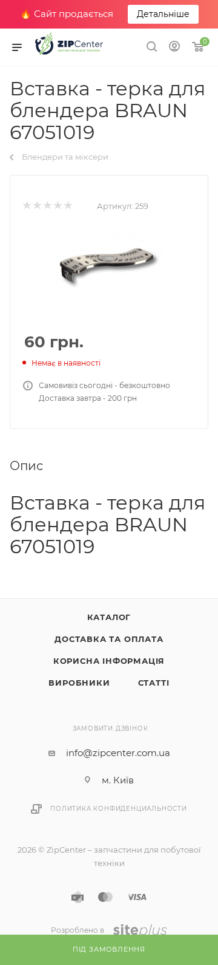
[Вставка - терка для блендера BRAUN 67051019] (109, 266)
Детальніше (163, 14)
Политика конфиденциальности (118, 809)
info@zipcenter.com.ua (118, 753)
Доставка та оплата (108, 639)
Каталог (109, 617)
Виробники (79, 682)
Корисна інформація (109, 661)
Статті (154, 682)
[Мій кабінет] (174, 47)
